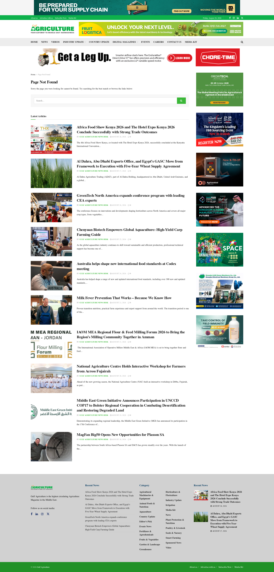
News (44, 42)
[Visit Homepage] (52, 29)
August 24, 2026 (118, 273)
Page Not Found (44, 74)
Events (145, 42)
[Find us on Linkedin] (37, 514)
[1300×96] (137, 7)
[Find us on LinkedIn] (238, 18)
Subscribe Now (61, 18)
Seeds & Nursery (174, 532)
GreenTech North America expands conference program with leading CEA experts (131, 197)
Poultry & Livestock (175, 528)
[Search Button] (242, 42)
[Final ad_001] (219, 291)
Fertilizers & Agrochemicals (146, 533)
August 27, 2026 (118, 171)
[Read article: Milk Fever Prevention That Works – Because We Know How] (51, 310)
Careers (158, 42)
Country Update (99, 42)
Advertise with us (46, 18)
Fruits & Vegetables (148, 539)
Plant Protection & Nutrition (175, 521)
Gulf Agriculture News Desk (93, 136)
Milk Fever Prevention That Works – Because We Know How (124, 297)
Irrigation (170, 505)
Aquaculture (145, 511)
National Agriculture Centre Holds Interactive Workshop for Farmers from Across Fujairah (131, 368)
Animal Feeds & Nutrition (147, 505)
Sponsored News (173, 542)
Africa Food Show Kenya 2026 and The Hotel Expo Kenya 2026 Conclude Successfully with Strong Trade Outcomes (126, 129)
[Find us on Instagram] (234, 18)
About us (34, 18)
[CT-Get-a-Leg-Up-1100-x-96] (137, 57)
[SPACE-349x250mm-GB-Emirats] (219, 250)
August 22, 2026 (118, 302)
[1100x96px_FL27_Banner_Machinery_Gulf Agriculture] (161, 28)
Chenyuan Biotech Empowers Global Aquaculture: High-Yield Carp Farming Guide (129, 232)
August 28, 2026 (118, 136)
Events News (145, 526)
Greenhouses (145, 549)
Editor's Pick (145, 521)
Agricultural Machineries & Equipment (146, 495)
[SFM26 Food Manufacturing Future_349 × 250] (219, 209)
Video (168, 547)
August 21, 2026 (118, 342)
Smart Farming (173, 537)
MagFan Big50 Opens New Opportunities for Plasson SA (120, 434)
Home (34, 42)
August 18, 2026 (118, 439)
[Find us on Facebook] (230, 18)
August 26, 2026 (118, 205)
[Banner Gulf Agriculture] (219, 169)
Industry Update (73, 42)
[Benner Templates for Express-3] (219, 89)
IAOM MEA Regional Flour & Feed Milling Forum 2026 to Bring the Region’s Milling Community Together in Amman (131, 334)
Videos (55, 42)
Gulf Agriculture (43, 567)
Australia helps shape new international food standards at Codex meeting (126, 266)
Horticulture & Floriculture (173, 493)
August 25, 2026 (118, 239)
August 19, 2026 (118, 415)
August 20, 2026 (118, 376)
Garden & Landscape (149, 544)
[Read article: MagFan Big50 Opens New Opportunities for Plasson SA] (51, 446)
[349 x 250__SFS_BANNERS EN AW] (219, 129)
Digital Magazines (124, 42)
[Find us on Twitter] (242, 18)
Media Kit (72, 18)
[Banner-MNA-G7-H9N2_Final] (219, 332)
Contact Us (174, 42)
